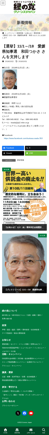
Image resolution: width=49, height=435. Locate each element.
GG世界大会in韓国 (9, 358)
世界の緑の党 (7, 319)
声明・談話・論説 (8, 330)
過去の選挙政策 (19, 333)
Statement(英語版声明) (10, 348)
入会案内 (5, 391)
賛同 (18, 330)
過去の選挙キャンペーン (27, 380)
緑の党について (9, 311)
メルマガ (5, 351)
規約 (39, 315)
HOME (5, 433)
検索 (43, 433)
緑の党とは (6, 315)
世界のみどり (35, 344)
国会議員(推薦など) (9, 380)
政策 (4, 325)
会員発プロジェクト (34, 362)
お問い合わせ (8, 401)
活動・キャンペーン (12, 354)
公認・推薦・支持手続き (11, 377)
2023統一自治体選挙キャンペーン (30, 358)
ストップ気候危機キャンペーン (13, 362)
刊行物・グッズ (24, 395)
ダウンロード (37, 395)
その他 (13, 351)
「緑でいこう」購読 (9, 395)
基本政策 (25, 330)
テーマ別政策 (7, 333)
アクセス (5, 398)
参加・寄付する (9, 387)
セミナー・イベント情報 (20, 344)
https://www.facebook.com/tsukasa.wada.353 (23, 138)
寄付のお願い (15, 391)
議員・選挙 (7, 372)
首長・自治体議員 (28, 377)
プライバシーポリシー (10, 406)
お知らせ (6, 340)
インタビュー (39, 348)
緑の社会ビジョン (18, 315)
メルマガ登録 (27, 391)
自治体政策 (35, 330)
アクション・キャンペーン (12, 366)
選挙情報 (20, 160)
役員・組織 (31, 315)
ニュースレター (26, 348)
